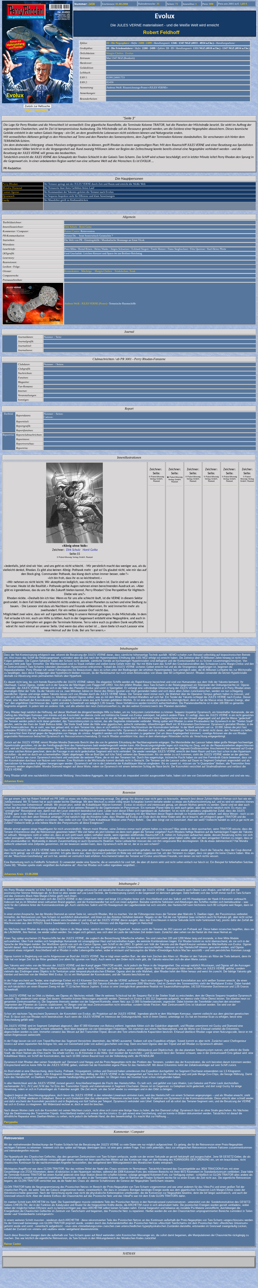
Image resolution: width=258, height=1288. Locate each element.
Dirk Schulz (70, 226)
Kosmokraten (71, 271)
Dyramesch (8, 195)
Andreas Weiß (71, 303)
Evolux (129, 53)
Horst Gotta (85, 226)
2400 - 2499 (145, 42)
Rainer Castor (71, 231)
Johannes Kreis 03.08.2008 (21, 874)
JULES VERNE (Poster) (94, 303)
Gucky (5, 200)
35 (107, 42)
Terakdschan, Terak (125, 271)
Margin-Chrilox (115, 53)
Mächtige (86, 271)
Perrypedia (11, 1122)
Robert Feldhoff (164, 32)
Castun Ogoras (10, 191)
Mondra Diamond (12, 187)
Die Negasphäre (120, 42)
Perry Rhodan (10, 183)
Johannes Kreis (13, 781)
